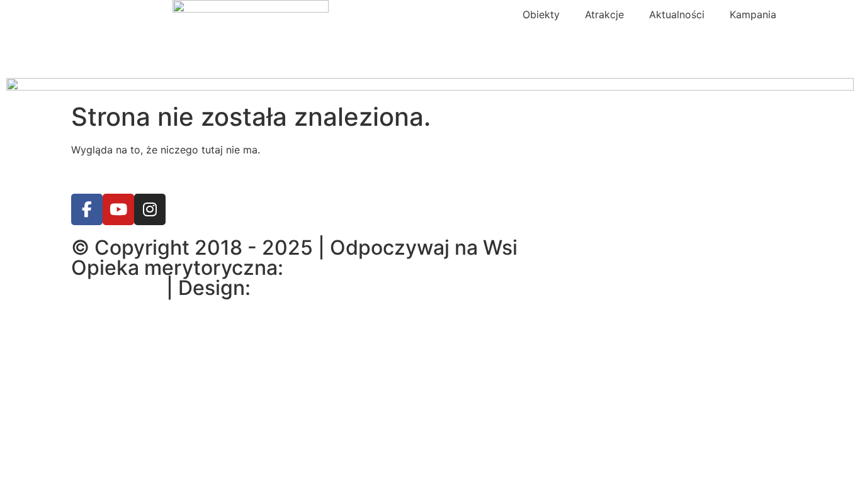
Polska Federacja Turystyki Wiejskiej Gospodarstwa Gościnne (426, 277)
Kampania (753, 14)
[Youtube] (118, 209)
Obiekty (541, 14)
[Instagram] (150, 209)
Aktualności (676, 14)
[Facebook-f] (87, 209)
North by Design (333, 287)
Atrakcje (604, 14)
